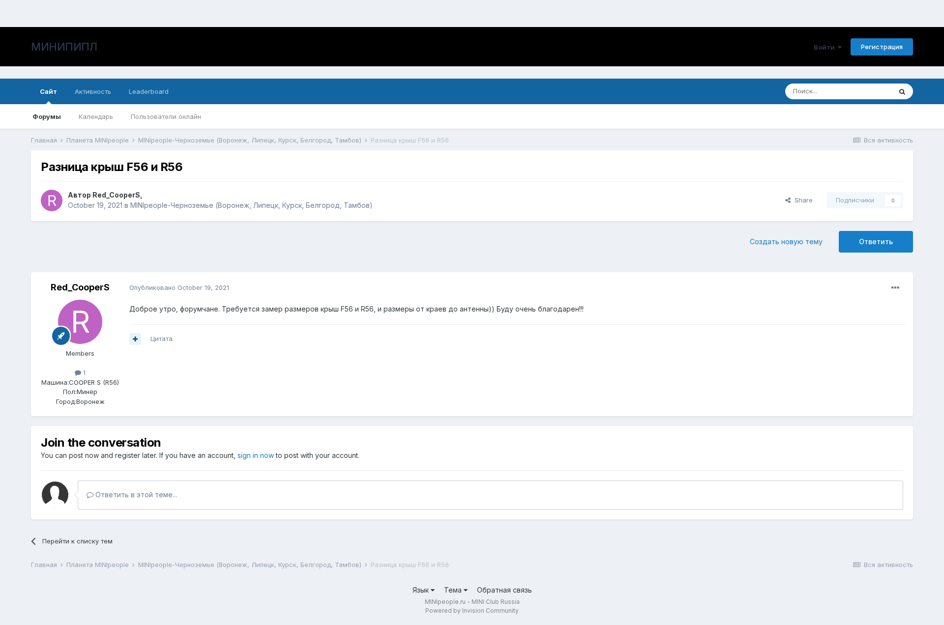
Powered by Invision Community (472, 610)
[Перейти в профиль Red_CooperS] (51, 200)
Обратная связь (504, 590)
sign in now (255, 455)
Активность (93, 91)
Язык (422, 590)
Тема (454, 590)
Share (802, 200)
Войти (826, 47)
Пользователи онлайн (166, 116)
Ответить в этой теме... (135, 494)
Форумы (46, 116)
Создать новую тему (786, 241)
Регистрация (882, 47)
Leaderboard (149, 91)
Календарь (96, 116)
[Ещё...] (895, 288)
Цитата (161, 338)
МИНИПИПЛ (64, 46)
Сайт (48, 91)
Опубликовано (179, 287)
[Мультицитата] (135, 339)
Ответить (876, 241)
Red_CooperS (116, 195)
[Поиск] (902, 91)
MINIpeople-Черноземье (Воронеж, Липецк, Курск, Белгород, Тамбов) (251, 205)
